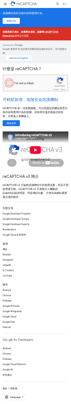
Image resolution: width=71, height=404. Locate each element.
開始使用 (11, 123)
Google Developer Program (17, 213)
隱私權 (13, 388)
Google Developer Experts (16, 224)
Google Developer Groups (16, 219)
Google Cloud (9, 316)
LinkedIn (7, 265)
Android (7, 290)
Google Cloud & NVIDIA (14, 234)
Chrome (7, 295)
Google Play (9, 322)
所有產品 (7, 375)
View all (7, 327)
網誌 (5, 249)
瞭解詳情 (11, 20)
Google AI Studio (11, 306)
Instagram (8, 259)
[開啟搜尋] (58, 4)
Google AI (8, 369)
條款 (5, 388)
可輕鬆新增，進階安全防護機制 (30, 99)
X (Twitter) (8, 270)
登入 (64, 4)
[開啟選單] (5, 4)
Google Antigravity (12, 311)
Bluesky (7, 254)
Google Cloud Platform (14, 364)
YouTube (7, 275)
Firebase (7, 300)
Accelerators (9, 229)
